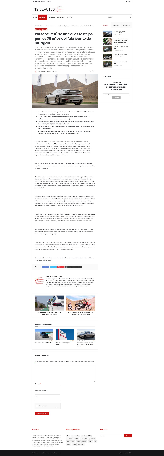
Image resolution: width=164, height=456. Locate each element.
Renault (90, 441)
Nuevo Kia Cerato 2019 (120, 54)
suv (96, 441)
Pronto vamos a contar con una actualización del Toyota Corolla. (85, 344)
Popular (105, 25)
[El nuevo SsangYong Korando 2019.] (107, 34)
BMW (89, 435)
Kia (68, 441)
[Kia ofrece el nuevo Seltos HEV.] (44, 334)
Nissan (78, 441)
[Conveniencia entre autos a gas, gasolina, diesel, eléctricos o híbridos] (107, 41)
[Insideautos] (48, 9)
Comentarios (127, 25)
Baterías (84, 435)
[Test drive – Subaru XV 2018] (107, 64)
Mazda (72, 441)
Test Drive (60, 17)
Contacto (70, 17)
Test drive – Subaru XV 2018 (120, 62)
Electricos (69, 438)
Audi (68, 435)
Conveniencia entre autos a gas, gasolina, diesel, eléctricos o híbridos (121, 40)
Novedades (51, 17)
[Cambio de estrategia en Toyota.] (65, 334)
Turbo (74, 444)
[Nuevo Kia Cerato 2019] (107, 57)
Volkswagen (81, 444)
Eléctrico (76, 438)
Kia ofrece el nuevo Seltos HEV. (43, 343)
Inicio (35, 17)
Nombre (38, 384)
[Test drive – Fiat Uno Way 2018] (107, 49)
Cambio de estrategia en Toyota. (63, 343)
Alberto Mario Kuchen (43, 71)
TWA (130, 453)
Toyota (68, 444)
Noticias (42, 17)
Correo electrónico (41, 390)
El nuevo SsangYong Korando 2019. (119, 32)
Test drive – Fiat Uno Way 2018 (121, 47)
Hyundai (93, 438)
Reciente (116, 25)
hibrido (87, 438)
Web (36, 396)
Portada (44, 29)
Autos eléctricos (75, 435)
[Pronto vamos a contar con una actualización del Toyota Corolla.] (86, 334)
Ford (82, 438)
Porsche (84, 441)
